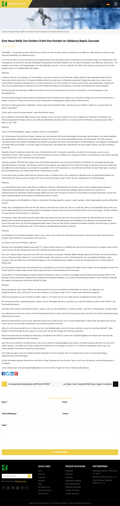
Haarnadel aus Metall (73, 481)
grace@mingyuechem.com (82, 503)
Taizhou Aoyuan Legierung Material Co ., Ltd (102, 481)
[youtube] (17, 488)
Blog (39, 484)
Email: (65, 402)
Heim (6, 32)
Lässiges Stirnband (72, 490)
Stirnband (69, 474)
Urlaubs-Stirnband (72, 494)
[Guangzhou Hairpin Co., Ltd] (13, 467)
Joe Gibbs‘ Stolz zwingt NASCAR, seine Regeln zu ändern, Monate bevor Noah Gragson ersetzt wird (84, 384)
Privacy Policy (43, 494)
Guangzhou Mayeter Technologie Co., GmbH (105, 472)
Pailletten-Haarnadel (73, 487)
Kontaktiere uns (44, 487)
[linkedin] (8, 488)
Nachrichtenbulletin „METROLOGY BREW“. (33, 384)
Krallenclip (69, 477)
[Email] (29, 476)
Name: (5, 402)
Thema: (65, 414)
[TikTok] (27, 488)
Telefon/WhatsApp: (9, 414)
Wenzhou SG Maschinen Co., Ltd (104, 477)
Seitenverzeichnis (44, 490)
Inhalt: (4, 425)
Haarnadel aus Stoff (72, 484)
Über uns (41, 474)
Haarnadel (69, 471)
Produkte (41, 477)
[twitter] (13, 488)
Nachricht (41, 481)
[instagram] (22, 488)
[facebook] (3, 488)
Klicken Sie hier (20, 481)
